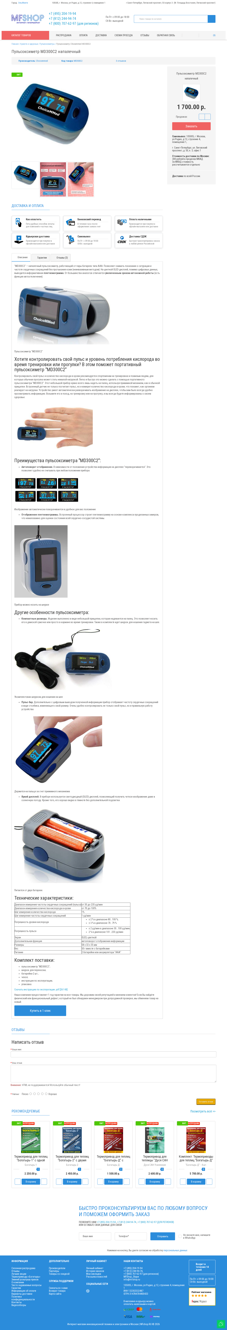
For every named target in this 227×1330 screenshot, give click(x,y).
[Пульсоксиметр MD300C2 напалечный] (25, 175)
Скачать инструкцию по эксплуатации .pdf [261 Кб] (41, 989)
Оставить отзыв (206, 1101)
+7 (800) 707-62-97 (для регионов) (74, 23)
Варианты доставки (22, 1293)
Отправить (162, 1236)
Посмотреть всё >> (202, 1111)
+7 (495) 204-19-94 (62, 13)
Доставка (101, 35)
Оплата (83, 35)
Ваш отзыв (17, 1063)
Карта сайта (55, 1293)
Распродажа (63, 35)
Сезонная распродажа (23, 1268)
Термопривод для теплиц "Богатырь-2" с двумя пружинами (72, 1160)
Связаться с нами (58, 1288)
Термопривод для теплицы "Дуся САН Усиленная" (155, 1160)
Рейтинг (15, 1094)
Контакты (17, 1302)
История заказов (95, 1271)
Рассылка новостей (96, 1276)
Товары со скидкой (59, 1273)
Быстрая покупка (72, 1167)
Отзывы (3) (62, 257)
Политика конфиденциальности (23, 1298)
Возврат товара (57, 1290)
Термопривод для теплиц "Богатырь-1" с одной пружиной (31, 1160)
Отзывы (144, 35)
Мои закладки (93, 1273)
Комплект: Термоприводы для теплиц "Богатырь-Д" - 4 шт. (196, 1160)
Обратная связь (166, 35)
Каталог (21, 35)
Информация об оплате (24, 1290)
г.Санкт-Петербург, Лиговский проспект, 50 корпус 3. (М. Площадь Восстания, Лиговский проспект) (170, 3)
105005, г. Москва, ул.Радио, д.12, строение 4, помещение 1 (78, 3)
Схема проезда (124, 35)
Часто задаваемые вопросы (26, 1285)
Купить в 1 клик (40, 1010)
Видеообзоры (19, 1305)
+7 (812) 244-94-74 (62, 18)
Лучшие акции (19, 1273)
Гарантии (42, 257)
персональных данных (175, 1250)
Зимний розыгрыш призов (25, 1279)
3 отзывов (121, 61)
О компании (18, 1282)
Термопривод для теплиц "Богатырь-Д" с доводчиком (113, 1160)
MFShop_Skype (131, 1276)
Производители (57, 1268)
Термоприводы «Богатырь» (26, 1276)
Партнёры (54, 1271)
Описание (23, 257)
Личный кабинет (94, 1268)
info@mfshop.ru (132, 1279)
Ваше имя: (17, 1049)
